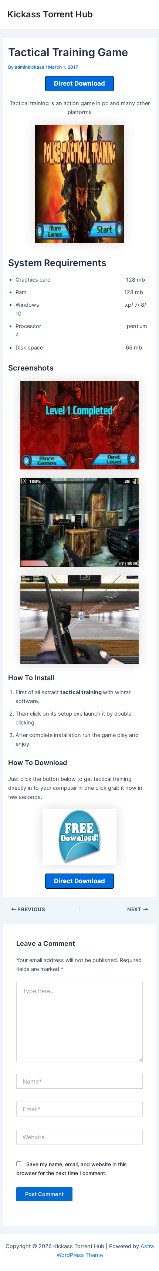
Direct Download (79, 83)
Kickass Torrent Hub (50, 14)
